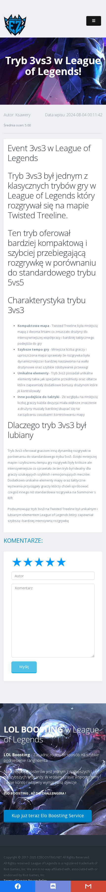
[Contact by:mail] (88, 886)
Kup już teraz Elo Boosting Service (48, 815)
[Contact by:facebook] (17, 886)
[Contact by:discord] (53, 886)
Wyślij (24, 666)
